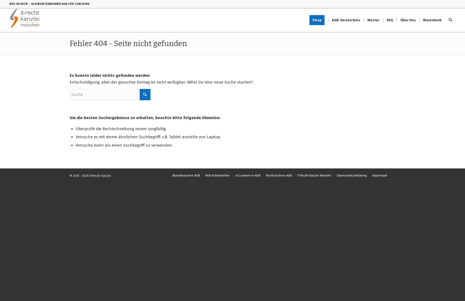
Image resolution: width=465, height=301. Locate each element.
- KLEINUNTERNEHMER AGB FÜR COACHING (59, 4)
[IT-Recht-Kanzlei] (24, 20)
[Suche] (450, 20)
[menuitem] (318, 20)
